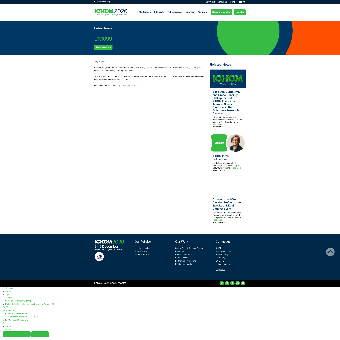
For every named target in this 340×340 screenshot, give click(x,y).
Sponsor (190, 12)
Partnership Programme (185, 261)
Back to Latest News (103, 47)
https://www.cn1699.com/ (128, 86)
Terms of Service (142, 255)
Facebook (232, 283)
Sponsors (9, 327)
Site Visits (159, 12)
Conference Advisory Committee (19, 301)
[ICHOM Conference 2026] (115, 12)
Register (240, 12)
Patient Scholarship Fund (16, 314)
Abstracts (202, 12)
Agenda (8, 295)
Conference (145, 12)
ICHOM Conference (183, 255)
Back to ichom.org (102, 2)
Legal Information (142, 248)
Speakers (9, 291)
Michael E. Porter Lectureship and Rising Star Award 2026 (29, 304)
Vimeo (243, 283)
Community (211, 2)
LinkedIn (227, 283)
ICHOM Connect (182, 258)
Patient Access (175, 12)
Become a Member (221, 12)
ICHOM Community (183, 264)
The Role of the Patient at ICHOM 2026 (21, 317)
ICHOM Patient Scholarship (16, 320)
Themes (8, 298)
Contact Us (222, 2)
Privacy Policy (141, 252)
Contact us (220, 270)
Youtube (237, 283)
